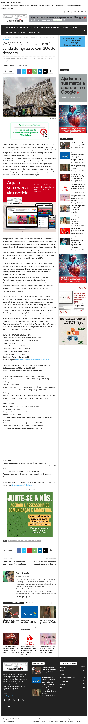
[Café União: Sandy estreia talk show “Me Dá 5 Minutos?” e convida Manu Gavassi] (11, 639)
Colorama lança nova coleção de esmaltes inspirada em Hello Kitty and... (78, 197)
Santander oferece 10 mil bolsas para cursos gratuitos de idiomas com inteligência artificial (29, 650)
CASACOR (10, 540)
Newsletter (49, 5)
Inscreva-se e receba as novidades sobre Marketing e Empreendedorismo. (73, 41)
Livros (16, 32)
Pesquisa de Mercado (67, 677)
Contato (10, 8)
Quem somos (5, 5)
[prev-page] (52, 603)
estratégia (18, 540)
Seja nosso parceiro (37, 5)
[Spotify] (75, 12)
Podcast (66, 27)
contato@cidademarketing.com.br (14, 696)
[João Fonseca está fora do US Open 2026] (11, 612)
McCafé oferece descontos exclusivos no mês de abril (45, 562)
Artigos (33, 27)
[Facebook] (64, 12)
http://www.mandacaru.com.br (24, 576)
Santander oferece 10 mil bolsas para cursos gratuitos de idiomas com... (78, 187)
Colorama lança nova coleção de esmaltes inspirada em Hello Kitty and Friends (47, 649)
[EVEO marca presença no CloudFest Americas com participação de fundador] (65, 208)
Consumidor (64, 681)
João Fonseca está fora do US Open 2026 (11, 621)
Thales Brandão (10, 65)
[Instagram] (67, 12)
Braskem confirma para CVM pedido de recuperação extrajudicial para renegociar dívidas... (77, 156)
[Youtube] (85, 12)
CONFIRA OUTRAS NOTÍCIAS (13, 603)
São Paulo (34, 540)
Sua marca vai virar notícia (20, 5)
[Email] (45, 71)
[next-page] (55, 603)
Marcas (62, 688)
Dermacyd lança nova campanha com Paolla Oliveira (48, 622)
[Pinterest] (29, 71)
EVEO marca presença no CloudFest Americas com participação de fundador (78, 209)
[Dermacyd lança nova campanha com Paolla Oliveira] (48, 612)
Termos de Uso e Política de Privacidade (68, 5)
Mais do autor (30, 603)
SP (39, 540)
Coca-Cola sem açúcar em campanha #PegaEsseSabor (14, 562)
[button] (83, 30)
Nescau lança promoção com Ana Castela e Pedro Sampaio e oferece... (77, 230)
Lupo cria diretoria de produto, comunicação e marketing (78, 220)
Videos (75, 27)
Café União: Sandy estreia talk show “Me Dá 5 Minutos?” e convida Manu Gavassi (11, 649)
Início (4, 37)
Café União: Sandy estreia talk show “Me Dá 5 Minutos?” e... (78, 176)
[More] (50, 71)
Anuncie (3, 8)
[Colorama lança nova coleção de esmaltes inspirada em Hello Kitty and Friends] (48, 639)
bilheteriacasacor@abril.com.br (22, 485)
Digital (62, 671)
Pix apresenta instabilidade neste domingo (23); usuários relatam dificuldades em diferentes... (77, 243)
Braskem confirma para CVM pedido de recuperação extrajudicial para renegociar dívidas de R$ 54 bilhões (29, 625)
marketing (26, 540)
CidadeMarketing (10, 27)
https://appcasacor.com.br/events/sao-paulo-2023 (33, 360)
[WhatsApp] (82, 12)
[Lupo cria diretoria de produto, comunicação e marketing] (65, 220)
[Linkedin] (71, 12)
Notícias (23, 27)
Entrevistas (8, 32)
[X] (78, 12)
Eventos (24, 32)
